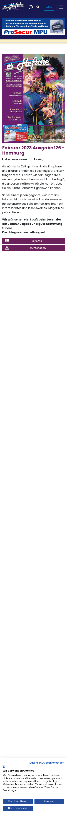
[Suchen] (38, 7)
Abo (49, 7)
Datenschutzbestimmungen (46, 763)
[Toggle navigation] (61, 7)
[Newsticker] (30, 7)
